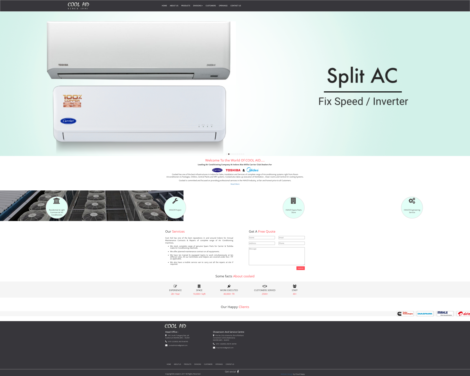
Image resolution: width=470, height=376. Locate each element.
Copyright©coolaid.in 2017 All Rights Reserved (182, 374)
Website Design (287, 374)
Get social (230, 371)
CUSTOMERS (211, 5)
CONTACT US (235, 5)
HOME (164, 5)
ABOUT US (174, 5)
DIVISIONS (197, 364)
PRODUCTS (185, 5)
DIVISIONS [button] (197, 5)
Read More (235, 184)
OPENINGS (223, 5)
